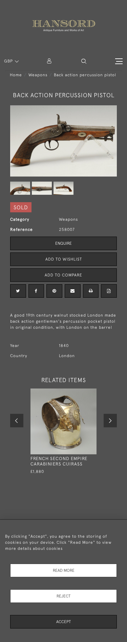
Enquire (63, 243)
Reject (63, 596)
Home (16, 75)
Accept (63, 621)
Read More (64, 570)
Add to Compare (63, 275)
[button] (83, 61)
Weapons (37, 75)
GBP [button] (9, 61)
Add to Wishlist (63, 259)
